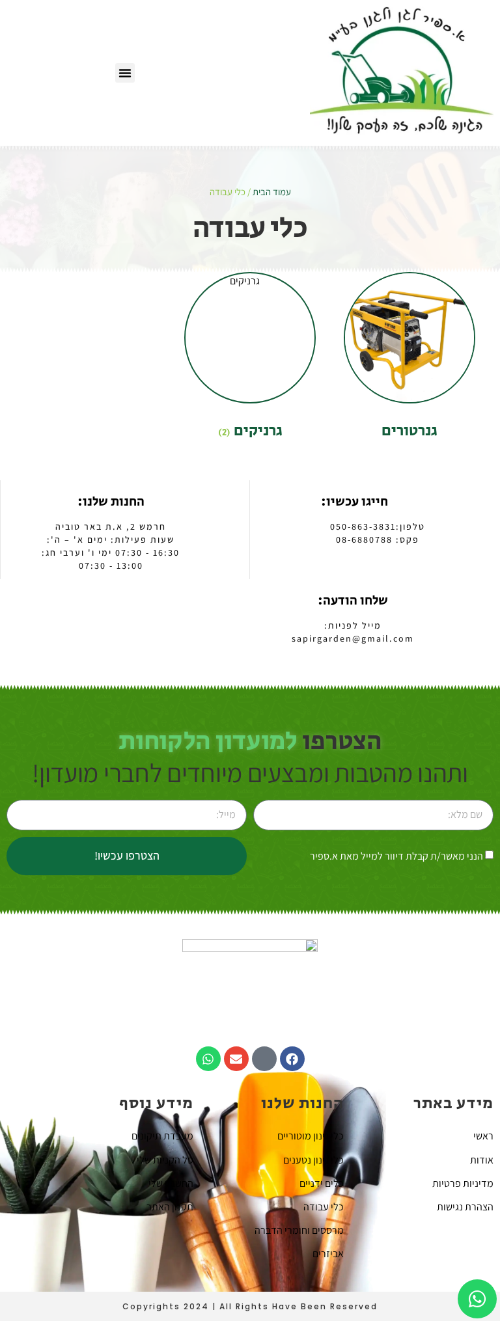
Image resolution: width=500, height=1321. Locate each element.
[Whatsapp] (208, 1058)
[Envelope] (236, 1058)
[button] (125, 73)
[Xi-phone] (264, 1058)
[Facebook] (292, 1058)
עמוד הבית (272, 191)
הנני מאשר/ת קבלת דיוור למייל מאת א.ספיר (396, 856)
